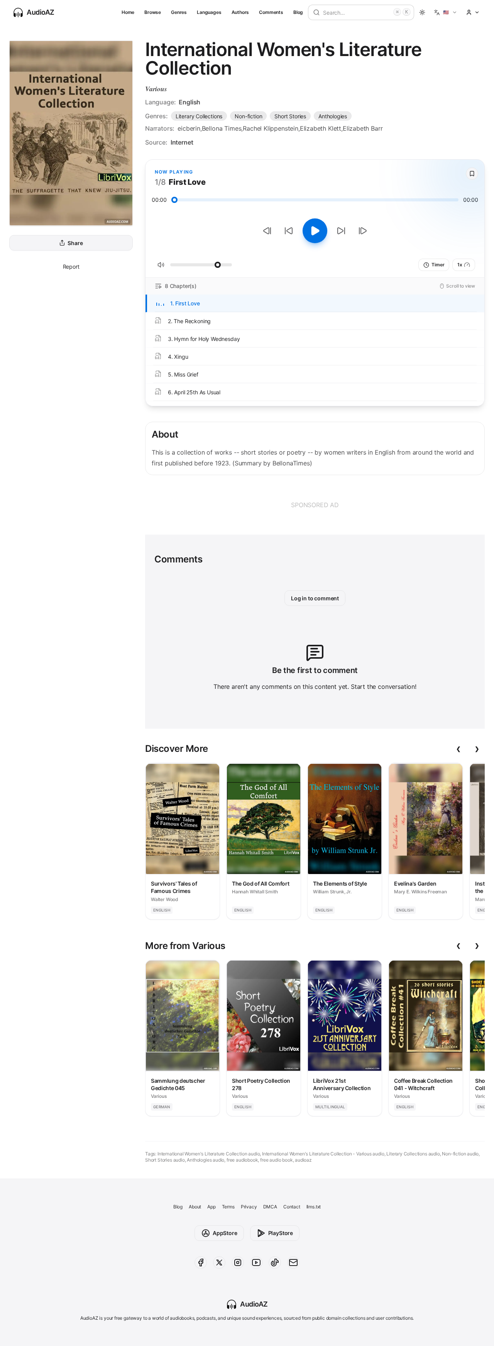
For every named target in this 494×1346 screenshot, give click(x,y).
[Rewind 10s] (288, 231)
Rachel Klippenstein (270, 128)
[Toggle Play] (315, 230)
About (195, 1207)
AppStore (225, 1233)
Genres (179, 12)
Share (75, 243)
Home (128, 12)
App (211, 1207)
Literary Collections (199, 116)
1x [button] (459, 264)
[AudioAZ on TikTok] (275, 1262)
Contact (291, 1207)
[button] (445, 12)
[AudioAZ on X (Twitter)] (219, 1262)
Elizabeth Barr (363, 128)
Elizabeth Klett (320, 128)
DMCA (270, 1207)
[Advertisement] (315, 504)
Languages (209, 12)
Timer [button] (437, 264)
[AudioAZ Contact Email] (293, 1262)
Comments (271, 12)
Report (71, 266)
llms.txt (313, 1207)
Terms (228, 1207)
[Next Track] (362, 231)
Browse (152, 12)
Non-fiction (248, 116)
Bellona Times (222, 128)
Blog (298, 12)
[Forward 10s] (341, 231)
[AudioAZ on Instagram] (238, 1262)
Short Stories (290, 116)
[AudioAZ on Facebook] (201, 1262)
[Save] (472, 173)
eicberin (189, 128)
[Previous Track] (267, 231)
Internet (182, 142)
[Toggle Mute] (161, 265)
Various (156, 89)
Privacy (249, 1207)
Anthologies (332, 116)
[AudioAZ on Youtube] (256, 1262)
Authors (240, 12)
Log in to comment (315, 598)
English (189, 102)
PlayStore (280, 1233)
